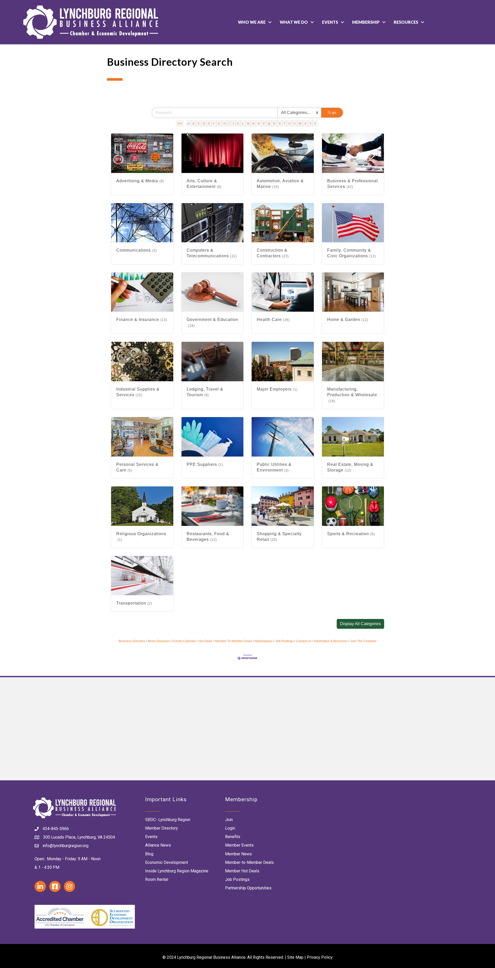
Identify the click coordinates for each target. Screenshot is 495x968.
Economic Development (166, 862)
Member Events (239, 845)
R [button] (274, 123)
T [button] (284, 123)
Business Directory (132, 641)
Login (230, 828)
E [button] (209, 123)
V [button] (294, 123)
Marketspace (264, 641)
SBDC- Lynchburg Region (167, 819)
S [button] (279, 123)
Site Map (295, 957)
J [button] (233, 123)
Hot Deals (205, 641)
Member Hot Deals (242, 870)
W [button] (300, 123)
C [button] (199, 123)
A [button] (188, 123)
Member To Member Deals (233, 641)
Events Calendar (184, 641)
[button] (360, 624)
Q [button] (269, 123)
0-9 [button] (180, 123)
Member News (238, 853)
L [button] (243, 123)
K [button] (238, 123)
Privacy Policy (320, 957)
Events (330, 22)
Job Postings (284, 641)
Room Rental (156, 879)
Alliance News (158, 845)
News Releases (159, 641)
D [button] (204, 123)
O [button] (259, 123)
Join (229, 819)
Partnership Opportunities (248, 888)
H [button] (225, 123)
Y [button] (310, 123)
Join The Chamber (363, 641)
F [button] (214, 123)
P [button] (264, 123)
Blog (149, 853)
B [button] (193, 123)
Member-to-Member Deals (249, 862)
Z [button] (315, 123)
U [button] (289, 123)
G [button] (219, 123)
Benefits (232, 836)
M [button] (248, 123)
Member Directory (161, 828)
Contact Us (303, 641)
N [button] (253, 123)
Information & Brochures (331, 641)
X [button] (305, 123)
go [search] (334, 112)
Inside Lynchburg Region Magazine (176, 870)
